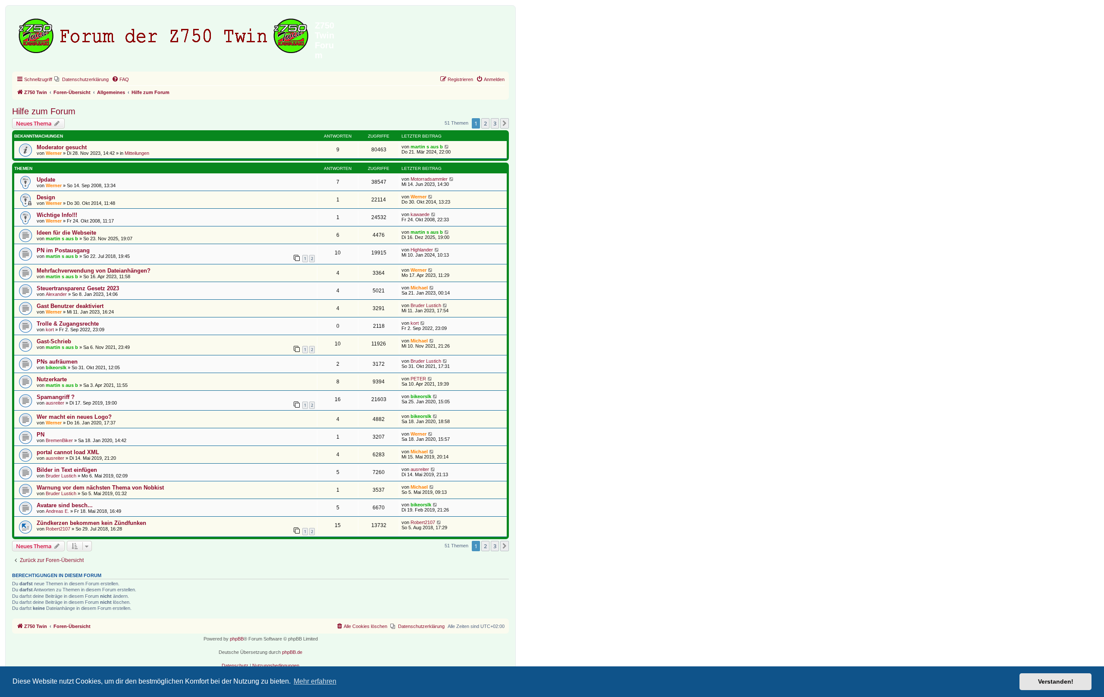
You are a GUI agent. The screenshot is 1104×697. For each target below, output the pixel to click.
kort (50, 329)
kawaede (420, 214)
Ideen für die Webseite (66, 232)
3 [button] (494, 123)
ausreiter (55, 402)
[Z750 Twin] (164, 34)
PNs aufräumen (57, 361)
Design (46, 197)
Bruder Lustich (426, 305)
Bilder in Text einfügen (67, 470)
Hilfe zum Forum (43, 111)
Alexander (56, 294)
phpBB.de (292, 652)
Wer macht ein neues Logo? (74, 417)
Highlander (422, 249)
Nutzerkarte (52, 379)
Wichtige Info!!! (57, 215)
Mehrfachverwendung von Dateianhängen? (94, 270)
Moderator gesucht (62, 147)
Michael (419, 287)
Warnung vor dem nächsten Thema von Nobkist (100, 487)
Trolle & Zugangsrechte (68, 323)
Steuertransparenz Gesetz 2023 (78, 288)
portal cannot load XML (68, 452)
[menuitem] (81, 79)
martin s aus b (427, 146)
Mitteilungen (137, 153)
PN (40, 434)
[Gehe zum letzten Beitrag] (447, 146)
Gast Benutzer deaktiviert (70, 306)
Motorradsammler (429, 179)
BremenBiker (59, 440)
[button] (504, 123)
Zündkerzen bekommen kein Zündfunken (91, 523)
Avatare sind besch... (65, 505)
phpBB (237, 638)
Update (46, 179)
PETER (418, 378)
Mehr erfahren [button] (315, 681)
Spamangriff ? (56, 397)
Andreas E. (57, 511)
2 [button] (485, 123)
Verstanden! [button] (1055, 681)
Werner (54, 153)
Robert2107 (58, 528)
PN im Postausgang (63, 250)
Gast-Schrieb (54, 341)
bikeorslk (56, 367)
